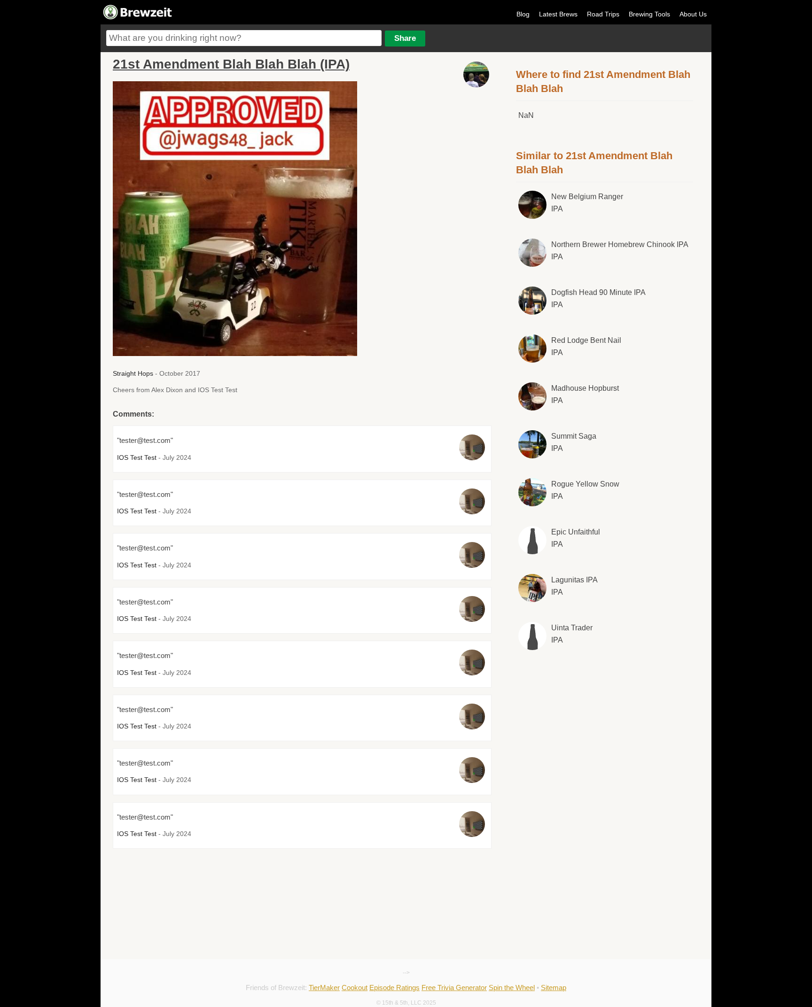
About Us (693, 14)
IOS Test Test (136, 457)
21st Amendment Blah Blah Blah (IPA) (231, 64)
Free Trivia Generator (454, 988)
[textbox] (244, 38)
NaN (526, 115)
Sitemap (553, 988)
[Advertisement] (604, 735)
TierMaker (324, 988)
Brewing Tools (649, 14)
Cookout (354, 988)
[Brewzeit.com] (138, 18)
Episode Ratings (394, 988)
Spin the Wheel (512, 988)
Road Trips (603, 14)
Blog (523, 14)
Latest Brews (558, 14)
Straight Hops (133, 373)
